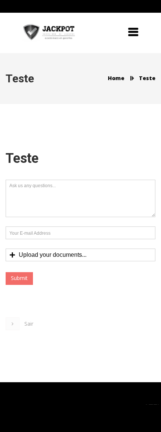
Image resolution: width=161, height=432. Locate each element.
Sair (28, 323)
